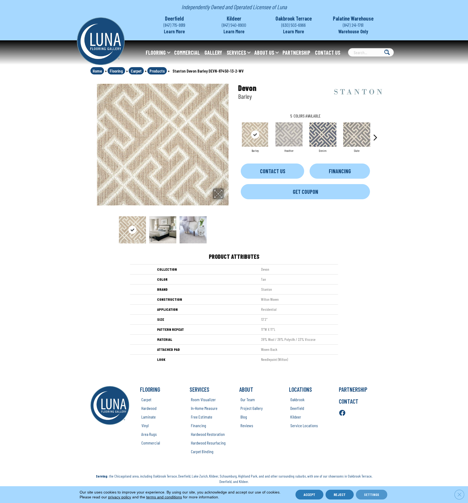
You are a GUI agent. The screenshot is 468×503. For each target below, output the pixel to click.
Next (227, 227)
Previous (98, 227)
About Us (264, 52)
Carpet (136, 70)
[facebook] (342, 413)
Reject (340, 494)
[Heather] (289, 134)
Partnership (296, 52)
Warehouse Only (353, 31)
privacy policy (119, 497)
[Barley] (254, 134)
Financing (340, 171)
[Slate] (357, 134)
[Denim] (323, 134)
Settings (371, 494)
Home (97, 70)
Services (236, 52)
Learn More (174, 31)
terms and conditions (164, 497)
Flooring (156, 52)
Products (157, 70)
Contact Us (327, 52)
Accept (309, 494)
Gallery (213, 52)
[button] (169, 52)
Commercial (187, 52)
